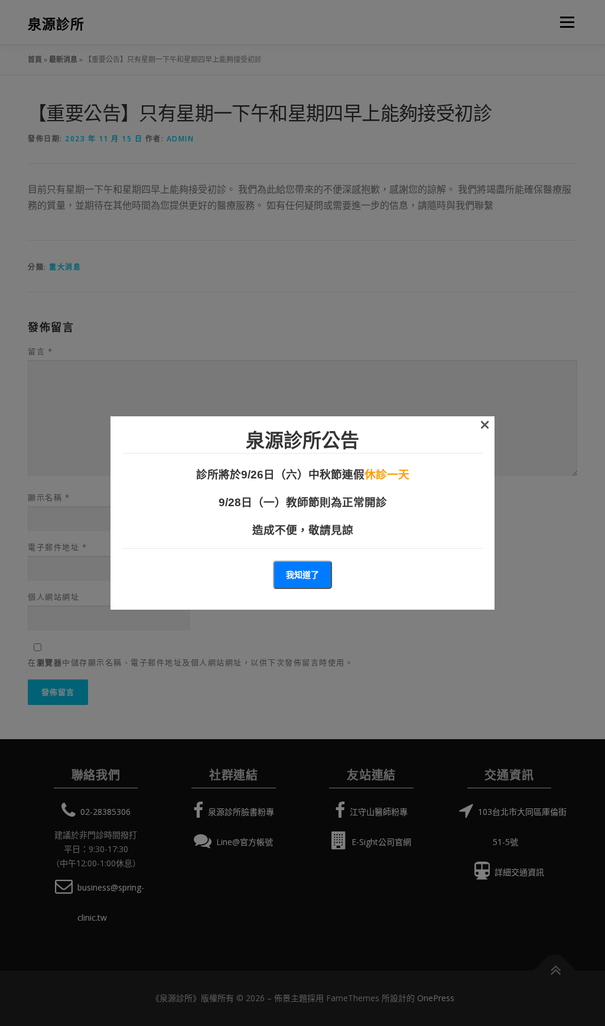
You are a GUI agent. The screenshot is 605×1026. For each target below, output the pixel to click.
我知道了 (302, 574)
